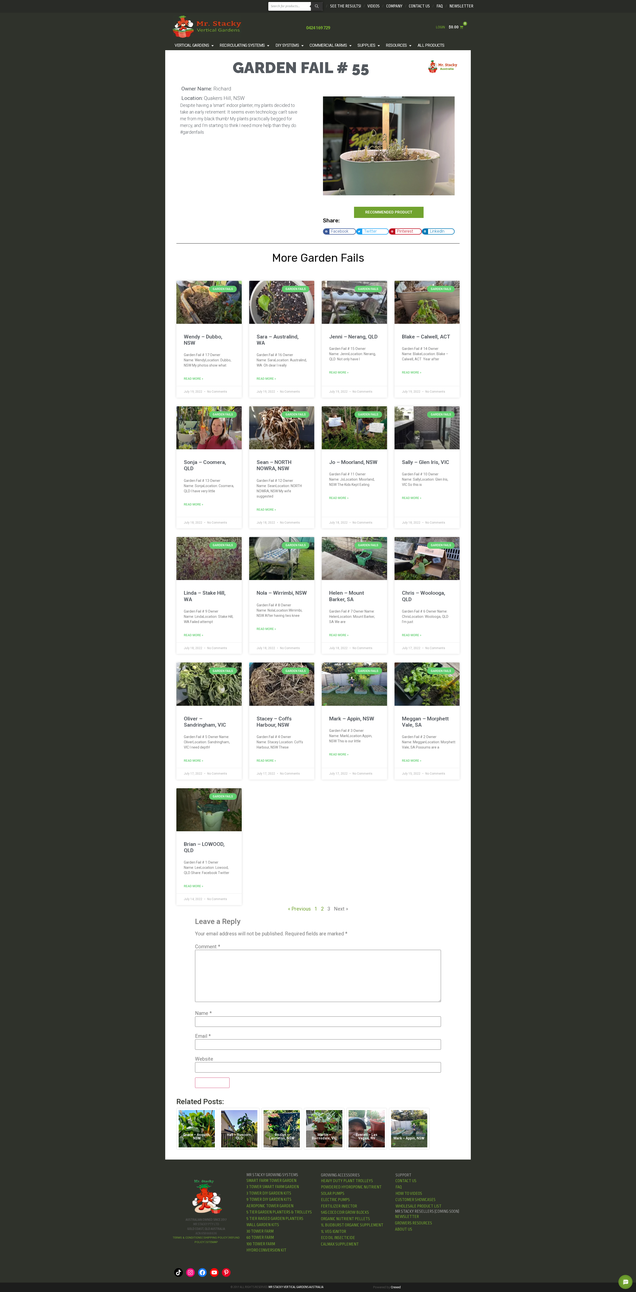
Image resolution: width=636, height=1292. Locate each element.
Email (203, 1036)
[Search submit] (316, 6)
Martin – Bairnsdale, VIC (324, 1136)
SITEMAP (212, 1242)
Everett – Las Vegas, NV (366, 1136)
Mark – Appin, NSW (351, 719)
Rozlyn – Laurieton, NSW (281, 1136)
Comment (207, 946)
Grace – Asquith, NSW (196, 1136)
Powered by (387, 1287)
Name (203, 1013)
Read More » (193, 378)
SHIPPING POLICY (215, 1237)
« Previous (299, 909)
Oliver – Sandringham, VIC (205, 722)
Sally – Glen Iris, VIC (425, 462)
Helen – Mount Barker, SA (346, 596)
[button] (194, 45)
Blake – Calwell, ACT (426, 337)
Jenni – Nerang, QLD (353, 337)
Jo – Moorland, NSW (353, 462)
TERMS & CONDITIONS (187, 1237)
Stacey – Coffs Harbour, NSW (274, 722)
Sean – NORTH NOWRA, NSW (274, 465)
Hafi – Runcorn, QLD (239, 1136)
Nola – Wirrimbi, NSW (282, 593)
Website (204, 1058)
